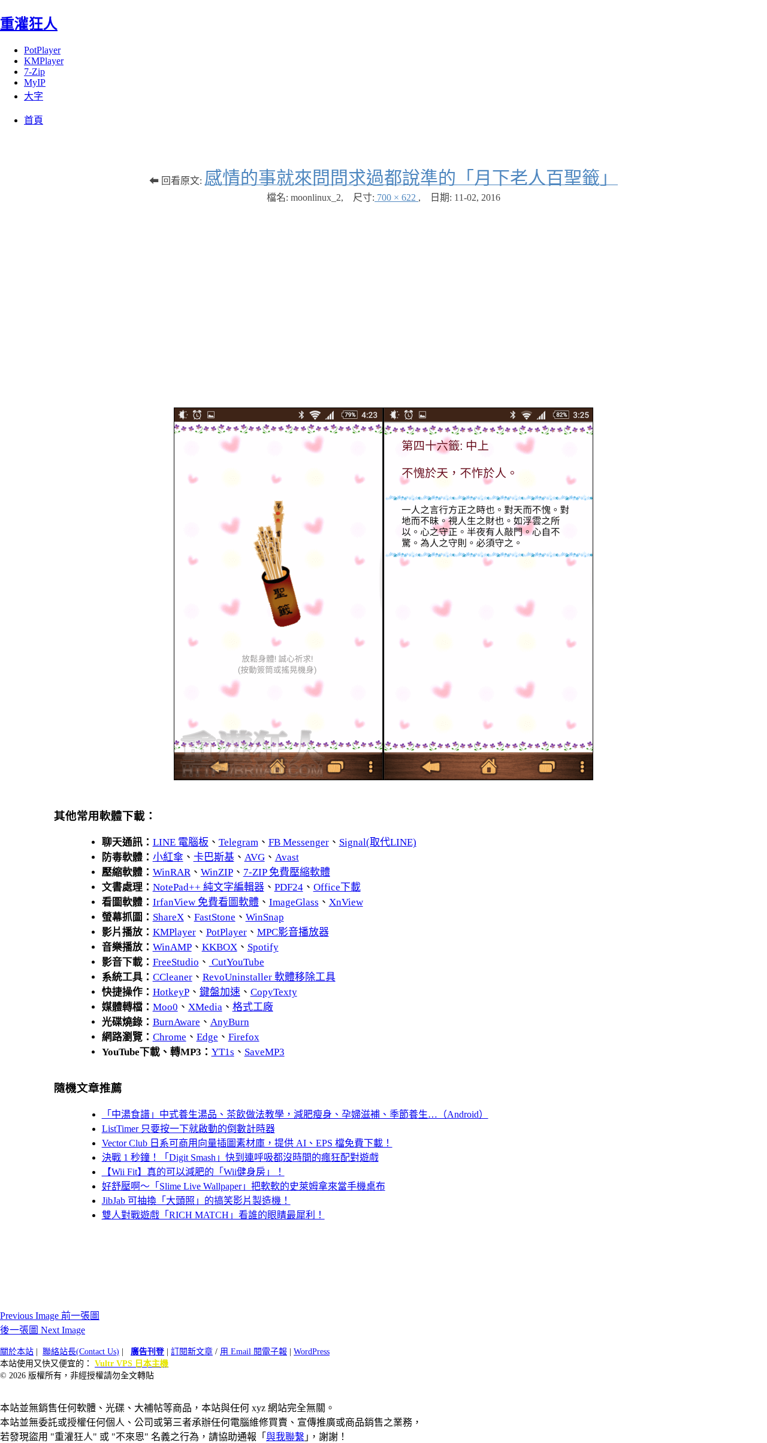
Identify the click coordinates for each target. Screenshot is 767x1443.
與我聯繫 (285, 1437)
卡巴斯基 (214, 857)
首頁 (33, 120)
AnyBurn (229, 1022)
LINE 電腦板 (181, 842)
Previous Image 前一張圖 (49, 1316)
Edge (207, 1037)
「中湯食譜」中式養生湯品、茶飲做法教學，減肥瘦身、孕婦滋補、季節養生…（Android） (295, 1114)
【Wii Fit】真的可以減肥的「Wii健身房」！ (193, 1172)
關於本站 (17, 1351)
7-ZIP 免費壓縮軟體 (286, 872)
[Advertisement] (383, 300)
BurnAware (176, 1022)
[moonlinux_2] (383, 777)
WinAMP (172, 947)
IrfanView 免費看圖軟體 (206, 902)
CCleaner (172, 977)
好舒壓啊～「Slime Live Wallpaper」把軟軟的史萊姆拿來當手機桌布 (243, 1186)
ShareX (168, 917)
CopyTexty (273, 992)
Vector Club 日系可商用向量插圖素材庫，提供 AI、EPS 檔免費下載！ (247, 1143)
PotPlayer (42, 50)
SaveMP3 (264, 1052)
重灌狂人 (29, 24)
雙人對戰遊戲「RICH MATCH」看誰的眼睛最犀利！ (213, 1215)
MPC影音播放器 (293, 932)
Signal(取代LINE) (377, 842)
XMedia (205, 1007)
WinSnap (265, 917)
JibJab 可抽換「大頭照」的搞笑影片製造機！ (196, 1201)
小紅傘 (168, 857)
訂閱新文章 (192, 1351)
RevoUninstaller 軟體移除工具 (269, 977)
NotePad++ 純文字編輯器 (208, 887)
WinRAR (172, 872)
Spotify (263, 947)
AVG (254, 857)
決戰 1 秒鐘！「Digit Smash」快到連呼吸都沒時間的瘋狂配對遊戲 (240, 1157)
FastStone (214, 917)
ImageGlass (294, 902)
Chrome (169, 1037)
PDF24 (288, 887)
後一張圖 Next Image (42, 1330)
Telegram (238, 842)
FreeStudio (176, 962)
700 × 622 (396, 197)
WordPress (312, 1351)
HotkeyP (171, 992)
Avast (287, 857)
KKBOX (219, 947)
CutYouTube (236, 962)
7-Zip (34, 72)
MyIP (35, 82)
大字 (33, 96)
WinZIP (217, 872)
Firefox (243, 1037)
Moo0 (165, 1007)
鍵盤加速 (220, 992)
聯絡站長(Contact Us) (81, 1351)
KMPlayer (44, 61)
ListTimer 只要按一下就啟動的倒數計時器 (188, 1129)
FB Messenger (298, 842)
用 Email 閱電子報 (253, 1351)
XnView (346, 902)
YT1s (223, 1052)
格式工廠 (252, 1007)
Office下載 (337, 887)
